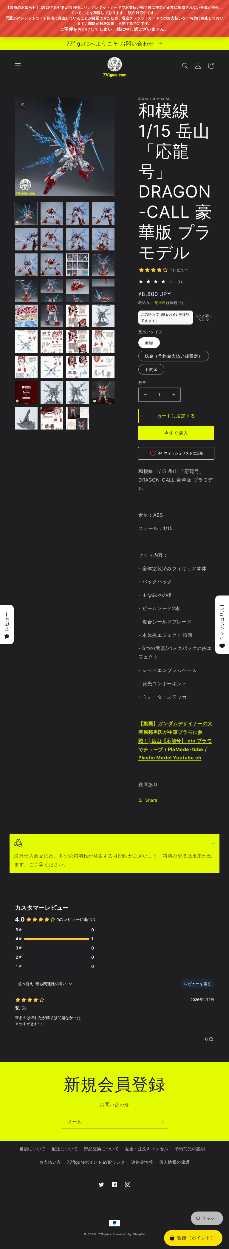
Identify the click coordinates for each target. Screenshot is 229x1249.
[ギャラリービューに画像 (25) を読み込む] (26, 367)
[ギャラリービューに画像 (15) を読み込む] (77, 290)
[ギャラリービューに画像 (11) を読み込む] (77, 264)
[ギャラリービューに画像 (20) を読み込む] (103, 316)
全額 (149, 342)
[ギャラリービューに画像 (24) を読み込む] (103, 341)
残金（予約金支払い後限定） (174, 355)
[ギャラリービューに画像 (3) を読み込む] (77, 213)
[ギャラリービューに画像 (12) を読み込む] (103, 264)
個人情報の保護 (174, 1162)
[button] (17, 65)
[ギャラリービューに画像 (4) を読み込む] (103, 213)
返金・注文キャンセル (146, 1148)
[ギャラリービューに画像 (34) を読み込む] (52, 418)
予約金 (151, 369)
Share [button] (151, 800)
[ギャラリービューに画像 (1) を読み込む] (26, 213)
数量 (142, 382)
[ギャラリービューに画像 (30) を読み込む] (52, 392)
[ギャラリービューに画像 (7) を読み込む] (77, 239)
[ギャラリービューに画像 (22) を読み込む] (52, 341)
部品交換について (101, 1148)
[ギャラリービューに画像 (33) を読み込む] (26, 418)
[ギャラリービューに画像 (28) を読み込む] (103, 367)
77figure (105, 1234)
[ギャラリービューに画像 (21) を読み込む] (26, 341)
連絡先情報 (142, 1162)
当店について (32, 1148)
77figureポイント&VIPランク (96, 1162)
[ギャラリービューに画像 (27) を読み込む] (77, 367)
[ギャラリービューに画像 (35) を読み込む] (77, 418)
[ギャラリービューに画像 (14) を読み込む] (52, 290)
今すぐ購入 (176, 433)
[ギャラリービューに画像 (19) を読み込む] (77, 316)
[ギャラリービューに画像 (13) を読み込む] (26, 290)
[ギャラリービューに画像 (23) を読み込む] (77, 341)
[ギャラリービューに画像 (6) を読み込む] (52, 239)
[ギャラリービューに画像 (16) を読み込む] (103, 290)
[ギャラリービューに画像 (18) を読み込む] (52, 316)
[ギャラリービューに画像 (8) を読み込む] (103, 239)
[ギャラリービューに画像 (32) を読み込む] (103, 392)
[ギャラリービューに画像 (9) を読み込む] (26, 264)
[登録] (161, 1122)
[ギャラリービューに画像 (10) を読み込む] (52, 264)
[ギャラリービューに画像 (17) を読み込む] (26, 316)
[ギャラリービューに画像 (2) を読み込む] (52, 213)
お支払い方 (50, 1162)
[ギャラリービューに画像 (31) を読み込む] (77, 392)
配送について (65, 1148)
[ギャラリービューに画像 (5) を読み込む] (26, 239)
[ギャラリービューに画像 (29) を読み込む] (26, 392)
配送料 (160, 302)
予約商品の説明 (190, 1148)
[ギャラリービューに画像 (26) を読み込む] (52, 367)
